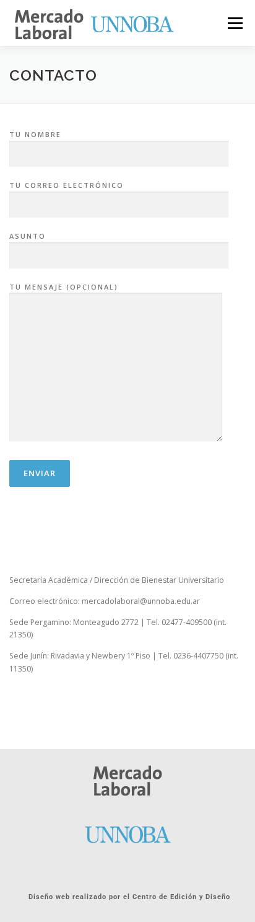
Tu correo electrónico (66, 185)
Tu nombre (35, 134)
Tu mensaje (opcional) (63, 286)
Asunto (27, 236)
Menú (234, 23)
